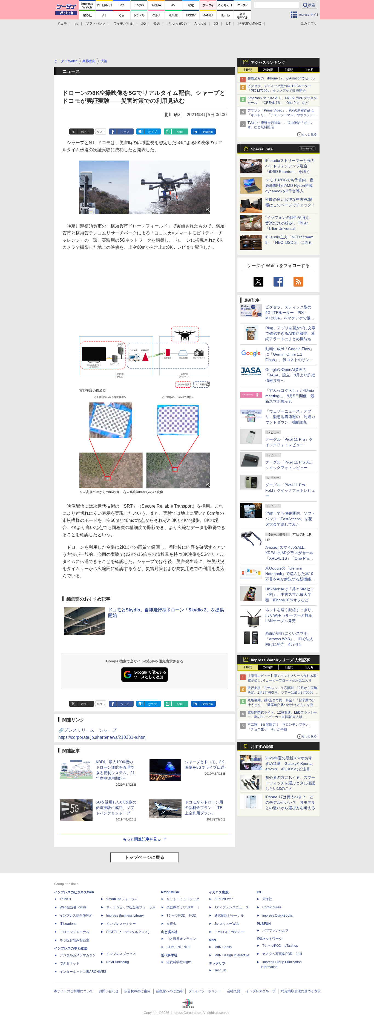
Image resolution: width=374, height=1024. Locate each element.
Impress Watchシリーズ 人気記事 (280, 660)
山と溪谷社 (169, 932)
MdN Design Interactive (231, 955)
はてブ (152, 131)
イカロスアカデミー (229, 932)
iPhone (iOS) (177, 23)
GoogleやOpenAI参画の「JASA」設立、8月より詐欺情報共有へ (290, 375)
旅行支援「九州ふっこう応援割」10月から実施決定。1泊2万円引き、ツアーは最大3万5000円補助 (282, 692)
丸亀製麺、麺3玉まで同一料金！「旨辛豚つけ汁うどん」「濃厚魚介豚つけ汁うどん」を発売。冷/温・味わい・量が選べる (281, 704)
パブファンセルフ (275, 931)
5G (216, 23)
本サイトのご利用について (73, 991)
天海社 (267, 899)
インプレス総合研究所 (76, 915)
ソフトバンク (96, 23)
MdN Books (223, 947)
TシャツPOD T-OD (181, 915)
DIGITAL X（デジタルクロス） (128, 932)
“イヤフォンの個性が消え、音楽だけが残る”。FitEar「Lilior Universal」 (289, 223)
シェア (125, 131)
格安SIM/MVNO (249, 23)
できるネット (69, 963)
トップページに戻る (144, 857)
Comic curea (271, 907)
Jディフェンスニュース (231, 907)
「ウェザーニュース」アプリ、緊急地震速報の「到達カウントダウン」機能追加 (290, 416)
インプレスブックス (121, 954)
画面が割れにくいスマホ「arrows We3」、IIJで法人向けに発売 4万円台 (289, 639)
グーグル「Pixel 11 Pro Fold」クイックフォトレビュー (290, 490)
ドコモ (62, 23)
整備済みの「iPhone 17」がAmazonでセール (281, 78)
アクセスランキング (268, 62)
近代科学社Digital (179, 962)
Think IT (65, 899)
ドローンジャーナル (74, 932)
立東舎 (171, 924)
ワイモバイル (123, 23)
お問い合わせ (109, 991)
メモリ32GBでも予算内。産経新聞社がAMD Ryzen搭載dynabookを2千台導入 (289, 185)
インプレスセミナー (121, 924)
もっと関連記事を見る (142, 839)
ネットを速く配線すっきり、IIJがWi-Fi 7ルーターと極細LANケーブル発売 (290, 615)
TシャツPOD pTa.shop (280, 946)
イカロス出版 (219, 892)
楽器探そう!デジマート (183, 907)
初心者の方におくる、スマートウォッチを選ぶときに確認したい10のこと (290, 783)
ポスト (85, 131)
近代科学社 (169, 955)
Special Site (262, 149)
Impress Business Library (125, 915)
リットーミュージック (182, 899)
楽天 (156, 23)
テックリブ (217, 963)
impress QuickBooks (277, 915)
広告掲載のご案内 (137, 991)
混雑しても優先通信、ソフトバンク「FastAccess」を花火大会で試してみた (290, 519)
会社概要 (233, 991)
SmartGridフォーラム (122, 899)
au (76, 23)
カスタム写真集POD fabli (282, 954)
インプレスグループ (260, 991)
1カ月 (309, 70)
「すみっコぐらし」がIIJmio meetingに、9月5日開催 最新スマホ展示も (289, 396)
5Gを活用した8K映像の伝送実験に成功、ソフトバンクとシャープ (116, 807)
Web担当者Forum (73, 907)
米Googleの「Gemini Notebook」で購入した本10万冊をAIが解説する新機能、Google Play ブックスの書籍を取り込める (290, 579)
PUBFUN (264, 924)
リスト (101, 131)
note (180, 131)
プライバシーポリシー (204, 991)
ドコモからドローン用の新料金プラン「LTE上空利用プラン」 (204, 807)
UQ (143, 23)
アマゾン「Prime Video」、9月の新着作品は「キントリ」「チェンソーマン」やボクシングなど (282, 115)
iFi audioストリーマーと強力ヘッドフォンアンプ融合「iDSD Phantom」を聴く (290, 166)
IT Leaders (68, 924)
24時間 (268, 70)
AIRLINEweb (224, 899)
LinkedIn (207, 131)
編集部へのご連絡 (169, 991)
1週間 (289, 70)
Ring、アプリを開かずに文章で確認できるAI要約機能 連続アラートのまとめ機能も (290, 333)
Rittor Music (170, 892)
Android (200, 23)
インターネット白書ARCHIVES (83, 972)
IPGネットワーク (269, 939)
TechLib (220, 970)
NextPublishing (117, 962)
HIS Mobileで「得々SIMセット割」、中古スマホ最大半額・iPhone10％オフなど (289, 594)
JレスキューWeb (226, 924)
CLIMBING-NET (178, 947)
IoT (228, 23)
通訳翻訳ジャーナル (229, 915)
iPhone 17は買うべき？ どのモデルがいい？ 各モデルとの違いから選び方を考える (290, 802)
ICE (259, 892)
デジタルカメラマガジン (78, 955)
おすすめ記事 (262, 746)
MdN (212, 940)
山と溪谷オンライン (181, 939)
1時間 (248, 70)
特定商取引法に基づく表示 (301, 991)
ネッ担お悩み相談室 (74, 940)
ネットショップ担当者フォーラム (131, 907)
